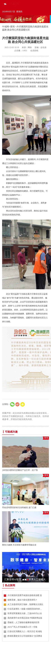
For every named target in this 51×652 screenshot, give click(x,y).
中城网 (5, 26)
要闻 (12, 26)
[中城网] (13, 4)
